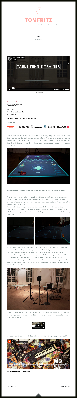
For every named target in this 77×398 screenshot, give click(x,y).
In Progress (36, 28)
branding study (65, 386)
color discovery (12, 386)
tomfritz (38, 20)
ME (48, 28)
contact (43, 28)
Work (29, 28)
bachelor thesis (38, 39)
